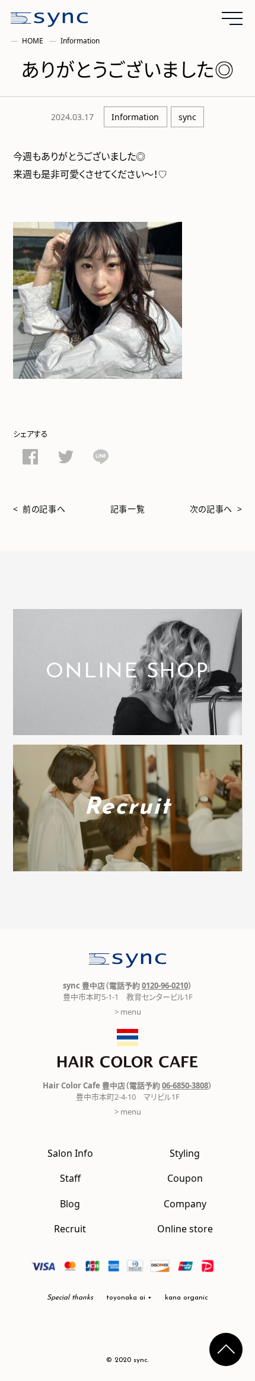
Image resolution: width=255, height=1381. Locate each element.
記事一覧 (127, 508)
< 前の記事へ (39, 508)
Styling (185, 1152)
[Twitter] (66, 458)
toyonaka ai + (129, 1297)
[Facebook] (30, 458)
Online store (185, 1228)
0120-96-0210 (165, 985)
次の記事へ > (216, 508)
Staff (70, 1177)
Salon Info (70, 1152)
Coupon (185, 1177)
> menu (127, 1011)
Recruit (70, 1228)
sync (187, 117)
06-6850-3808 (185, 1085)
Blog (70, 1203)
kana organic (186, 1297)
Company (185, 1203)
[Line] (101, 458)
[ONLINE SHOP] (128, 727)
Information (135, 117)
